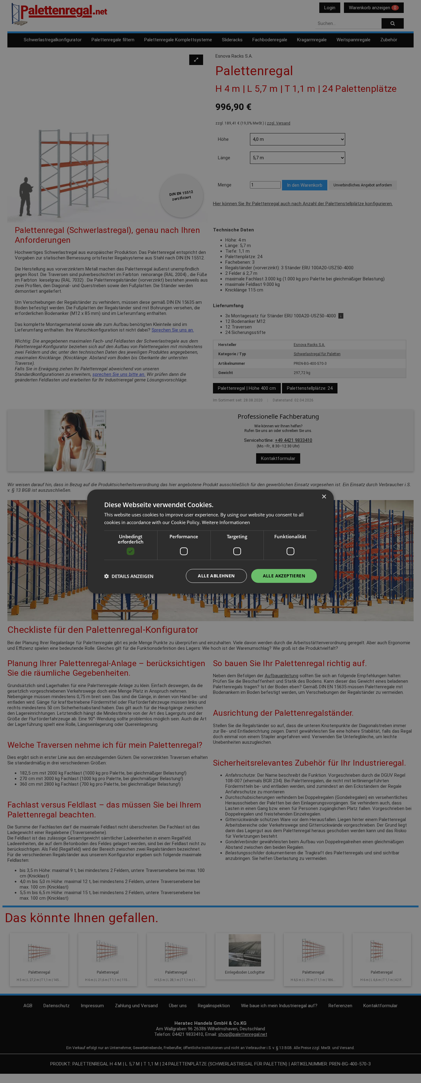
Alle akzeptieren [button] (284, 576)
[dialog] (210, 541)
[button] (128, 575)
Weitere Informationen (226, 522)
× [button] (323, 496)
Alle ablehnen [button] (216, 576)
